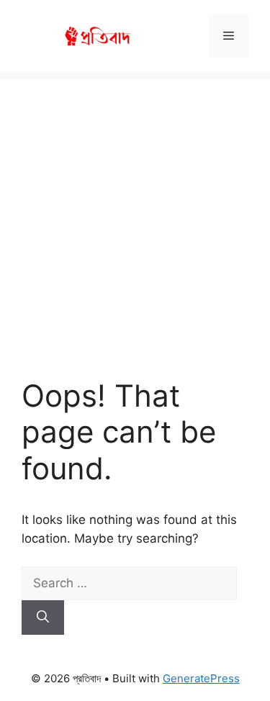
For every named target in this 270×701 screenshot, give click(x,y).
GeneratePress (201, 678)
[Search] (43, 617)
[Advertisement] (135, 214)
